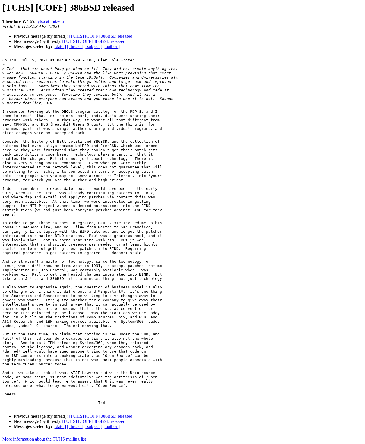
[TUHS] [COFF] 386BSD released (100, 36)
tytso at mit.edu (50, 21)
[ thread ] (75, 46)
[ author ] (111, 46)
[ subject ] (93, 46)
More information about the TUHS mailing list (44, 439)
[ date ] (59, 46)
